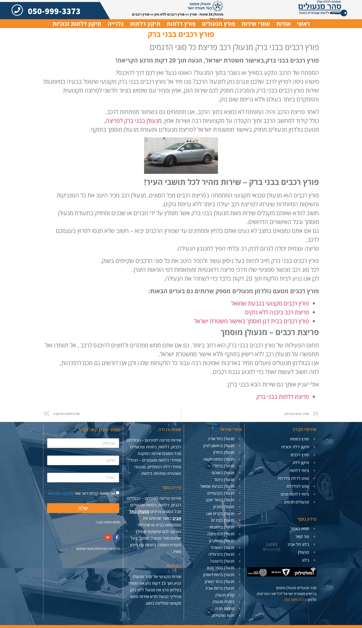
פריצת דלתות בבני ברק (282, 396)
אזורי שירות (256, 24)
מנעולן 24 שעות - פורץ (206, 14)
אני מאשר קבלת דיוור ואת (81, 493)
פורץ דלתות (181, 24)
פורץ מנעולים (218, 24)
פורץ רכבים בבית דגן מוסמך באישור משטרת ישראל (251, 321)
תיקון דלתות (145, 24)
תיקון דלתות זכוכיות (76, 24)
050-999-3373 (54, 10)
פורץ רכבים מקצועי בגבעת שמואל (270, 303)
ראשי (303, 24)
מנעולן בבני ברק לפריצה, (133, 120)
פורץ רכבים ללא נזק (169, 14)
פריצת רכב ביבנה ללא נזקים (276, 312)
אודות (283, 24)
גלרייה (116, 24)
